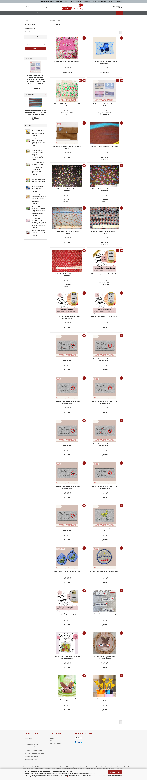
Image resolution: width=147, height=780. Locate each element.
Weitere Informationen (115, 776)
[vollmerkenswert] (73, 7)
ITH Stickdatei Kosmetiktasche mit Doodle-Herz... (67, 147)
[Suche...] (45, 7)
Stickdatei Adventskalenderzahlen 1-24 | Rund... (67, 104)
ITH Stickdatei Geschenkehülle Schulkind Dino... (104, 530)
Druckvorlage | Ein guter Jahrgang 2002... (67, 614)
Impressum (28, 738)
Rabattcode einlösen (56, 743)
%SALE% (119, 13)
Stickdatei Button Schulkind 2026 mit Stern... (104, 571)
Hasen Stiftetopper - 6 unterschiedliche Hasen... (105, 700)
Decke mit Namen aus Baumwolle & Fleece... (67, 61)
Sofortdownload (54, 741)
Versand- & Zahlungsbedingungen (35, 753)
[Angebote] (45, 58)
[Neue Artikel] (45, 95)
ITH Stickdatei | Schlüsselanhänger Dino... (67, 571)
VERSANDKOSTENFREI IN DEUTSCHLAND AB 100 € (84, 1)
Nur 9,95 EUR (35, 88)
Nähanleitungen (41, 13)
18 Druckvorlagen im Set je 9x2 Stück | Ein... (104, 274)
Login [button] (111, 1)
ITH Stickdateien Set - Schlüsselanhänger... (105, 614)
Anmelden (35, 48)
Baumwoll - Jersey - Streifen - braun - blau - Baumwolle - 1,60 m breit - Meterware (35, 112)
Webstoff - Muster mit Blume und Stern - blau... (104, 232)
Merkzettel (119, 1)
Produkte (67, 13)
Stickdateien (29, 13)
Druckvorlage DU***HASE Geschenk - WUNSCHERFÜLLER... (104, 657)
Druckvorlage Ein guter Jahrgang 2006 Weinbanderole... (67, 317)
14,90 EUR (35, 118)
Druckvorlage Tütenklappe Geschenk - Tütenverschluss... (67, 657)
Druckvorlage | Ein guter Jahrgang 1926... (104, 316)
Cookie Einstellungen (31, 759)
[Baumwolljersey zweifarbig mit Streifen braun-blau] (35, 102)
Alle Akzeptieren (115, 772)
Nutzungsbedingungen (31, 756)
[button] (102, 1)
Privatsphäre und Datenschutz (34, 750)
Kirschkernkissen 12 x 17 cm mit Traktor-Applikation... (105, 62)
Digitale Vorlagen (55, 13)
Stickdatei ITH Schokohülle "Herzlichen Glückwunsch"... (67, 359)
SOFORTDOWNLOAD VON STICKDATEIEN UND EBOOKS (55, 1)
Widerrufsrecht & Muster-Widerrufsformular (32, 745)
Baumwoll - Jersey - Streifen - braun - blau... (104, 146)
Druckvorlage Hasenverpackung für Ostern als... (67, 700)
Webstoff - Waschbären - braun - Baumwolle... (67, 189)
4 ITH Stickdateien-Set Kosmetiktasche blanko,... (104, 104)
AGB (26, 741)
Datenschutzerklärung (65, 777)
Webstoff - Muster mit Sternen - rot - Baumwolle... (67, 274)
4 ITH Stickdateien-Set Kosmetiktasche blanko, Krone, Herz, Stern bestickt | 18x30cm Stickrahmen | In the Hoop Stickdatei (35, 79)
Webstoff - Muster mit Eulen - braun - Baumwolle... (104, 189)
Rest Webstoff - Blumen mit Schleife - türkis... (67, 232)
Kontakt (52, 738)
